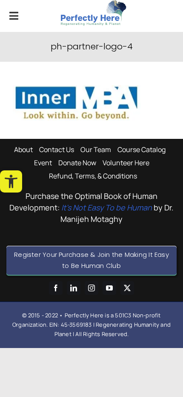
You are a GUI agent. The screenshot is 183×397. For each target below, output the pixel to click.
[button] (11, 181)
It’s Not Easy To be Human (106, 207)
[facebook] (56, 288)
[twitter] (127, 288)
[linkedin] (73, 288)
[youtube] (109, 288)
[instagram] (91, 288)
